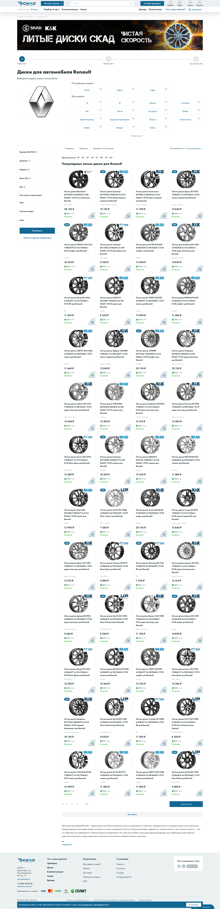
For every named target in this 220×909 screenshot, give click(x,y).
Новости (120, 864)
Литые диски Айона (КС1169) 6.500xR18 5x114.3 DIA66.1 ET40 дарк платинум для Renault (185, 249)
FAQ (85, 881)
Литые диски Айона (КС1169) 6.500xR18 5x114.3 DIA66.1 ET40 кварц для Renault (185, 619)
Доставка (87, 872)
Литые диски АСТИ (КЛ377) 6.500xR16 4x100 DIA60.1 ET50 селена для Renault (114, 775)
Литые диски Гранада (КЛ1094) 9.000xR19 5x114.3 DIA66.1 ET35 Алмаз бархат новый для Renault (113, 196)
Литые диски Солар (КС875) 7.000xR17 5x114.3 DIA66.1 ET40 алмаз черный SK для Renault (185, 514)
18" (102, 157)
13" (78, 157)
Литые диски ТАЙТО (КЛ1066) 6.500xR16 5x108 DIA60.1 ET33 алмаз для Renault (78, 353)
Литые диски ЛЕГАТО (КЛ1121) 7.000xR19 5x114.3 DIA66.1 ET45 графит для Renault (78, 247)
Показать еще (186, 804)
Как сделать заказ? (91, 864)
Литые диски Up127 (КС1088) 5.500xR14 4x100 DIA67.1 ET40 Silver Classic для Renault (114, 513)
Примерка (52, 863)
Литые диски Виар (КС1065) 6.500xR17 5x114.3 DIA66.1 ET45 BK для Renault (77, 300)
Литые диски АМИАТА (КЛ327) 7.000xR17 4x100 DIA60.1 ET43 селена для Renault (147, 461)
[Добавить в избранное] (91, 176)
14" (83, 157)
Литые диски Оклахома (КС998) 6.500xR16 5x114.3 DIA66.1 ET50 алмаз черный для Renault (148, 196)
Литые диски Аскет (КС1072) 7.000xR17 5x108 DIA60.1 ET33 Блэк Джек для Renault (185, 672)
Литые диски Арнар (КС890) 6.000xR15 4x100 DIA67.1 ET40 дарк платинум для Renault (78, 619)
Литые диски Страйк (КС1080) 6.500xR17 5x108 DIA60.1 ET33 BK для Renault (150, 722)
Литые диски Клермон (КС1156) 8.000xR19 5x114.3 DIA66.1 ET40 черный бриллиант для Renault (76, 724)
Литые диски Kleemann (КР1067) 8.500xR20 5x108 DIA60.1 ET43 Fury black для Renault (77, 196)
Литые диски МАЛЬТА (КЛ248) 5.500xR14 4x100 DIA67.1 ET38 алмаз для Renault (112, 302)
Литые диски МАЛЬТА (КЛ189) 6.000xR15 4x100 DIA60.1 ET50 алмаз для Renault (114, 672)
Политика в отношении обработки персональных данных (114, 900)
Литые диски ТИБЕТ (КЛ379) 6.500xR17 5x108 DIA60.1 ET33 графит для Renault (150, 672)
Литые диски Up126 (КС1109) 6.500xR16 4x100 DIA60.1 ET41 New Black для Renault (186, 775)
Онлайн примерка (152, 3)
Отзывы (120, 872)
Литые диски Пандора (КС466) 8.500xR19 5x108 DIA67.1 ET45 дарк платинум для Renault (185, 355)
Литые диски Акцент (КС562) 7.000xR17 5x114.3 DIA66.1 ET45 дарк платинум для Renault (185, 568)
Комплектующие (55, 871)
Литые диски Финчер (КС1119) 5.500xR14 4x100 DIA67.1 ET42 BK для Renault (150, 566)
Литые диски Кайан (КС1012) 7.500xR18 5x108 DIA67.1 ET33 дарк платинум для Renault (78, 406)
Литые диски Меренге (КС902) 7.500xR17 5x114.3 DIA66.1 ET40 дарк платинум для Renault (150, 408)
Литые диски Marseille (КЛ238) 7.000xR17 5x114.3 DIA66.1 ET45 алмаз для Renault (76, 514)
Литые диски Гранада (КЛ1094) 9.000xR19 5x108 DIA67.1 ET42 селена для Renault (112, 461)
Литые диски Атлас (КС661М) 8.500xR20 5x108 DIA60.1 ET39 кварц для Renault (150, 513)
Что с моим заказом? (176, 9)
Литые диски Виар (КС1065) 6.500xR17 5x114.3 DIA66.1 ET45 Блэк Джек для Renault (77, 672)
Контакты (121, 868)
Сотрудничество (124, 876)
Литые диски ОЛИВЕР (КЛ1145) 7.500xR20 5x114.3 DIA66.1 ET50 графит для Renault (148, 355)
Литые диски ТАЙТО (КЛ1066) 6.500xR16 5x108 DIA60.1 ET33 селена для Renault (150, 775)
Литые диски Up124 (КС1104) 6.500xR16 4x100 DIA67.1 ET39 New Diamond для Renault (114, 722)
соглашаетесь (86, 904)
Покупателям (89, 859)
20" (111, 157)
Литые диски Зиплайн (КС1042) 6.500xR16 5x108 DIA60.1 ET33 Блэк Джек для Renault (113, 249)
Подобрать (37, 230)
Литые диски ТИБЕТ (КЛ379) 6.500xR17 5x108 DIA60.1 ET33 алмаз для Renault (150, 300)
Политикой (98, 904)
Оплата (86, 868)
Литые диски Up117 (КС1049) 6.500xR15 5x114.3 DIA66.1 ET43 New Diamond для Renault (185, 724)
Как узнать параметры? (31, 195)
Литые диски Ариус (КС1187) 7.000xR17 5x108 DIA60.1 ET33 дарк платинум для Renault (78, 566)
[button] (193, 22)
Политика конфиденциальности (78, 900)
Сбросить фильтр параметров (37, 237)
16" (92, 157)
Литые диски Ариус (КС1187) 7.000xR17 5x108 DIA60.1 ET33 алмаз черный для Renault (185, 194)
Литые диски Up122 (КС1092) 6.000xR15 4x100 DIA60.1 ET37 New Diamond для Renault (114, 619)
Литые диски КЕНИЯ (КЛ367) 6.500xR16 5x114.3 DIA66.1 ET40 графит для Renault (185, 300)
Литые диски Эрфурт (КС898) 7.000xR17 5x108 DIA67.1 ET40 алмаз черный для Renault (114, 353)
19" (106, 157)
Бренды (51, 880)
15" (88, 157)
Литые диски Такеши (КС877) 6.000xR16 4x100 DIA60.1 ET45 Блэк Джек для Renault (114, 566)
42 (86, 804)
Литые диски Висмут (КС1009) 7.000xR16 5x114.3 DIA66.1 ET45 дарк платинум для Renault (150, 621)
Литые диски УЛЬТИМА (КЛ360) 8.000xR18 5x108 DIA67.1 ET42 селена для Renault (112, 408)
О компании (122, 859)
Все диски (132, 814)
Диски (50, 867)
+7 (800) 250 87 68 (24, 884)
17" (97, 157)
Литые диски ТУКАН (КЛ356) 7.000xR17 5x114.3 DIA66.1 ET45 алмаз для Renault (77, 775)
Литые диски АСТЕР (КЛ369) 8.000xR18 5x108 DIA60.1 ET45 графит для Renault (150, 247)
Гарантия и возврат (91, 876)
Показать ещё (136, 136)
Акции (50, 876)
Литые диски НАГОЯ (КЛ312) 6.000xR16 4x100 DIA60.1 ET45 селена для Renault (186, 459)
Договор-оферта (145, 900)
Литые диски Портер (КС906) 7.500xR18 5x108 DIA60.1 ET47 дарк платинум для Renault (185, 406)
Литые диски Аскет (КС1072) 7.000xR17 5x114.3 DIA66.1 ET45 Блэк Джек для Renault (77, 459)
